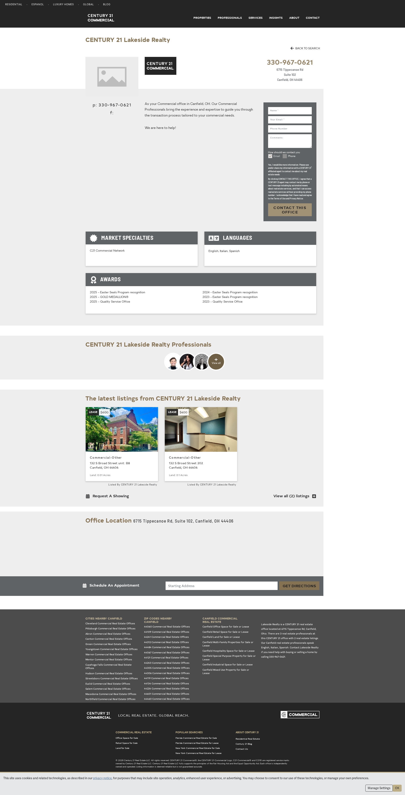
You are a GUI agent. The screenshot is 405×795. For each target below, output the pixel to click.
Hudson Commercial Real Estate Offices (108, 673)
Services (255, 17)
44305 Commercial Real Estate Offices (167, 667)
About (294, 17)
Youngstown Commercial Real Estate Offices (111, 649)
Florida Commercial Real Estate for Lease (197, 742)
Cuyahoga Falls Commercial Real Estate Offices (108, 666)
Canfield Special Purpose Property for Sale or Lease (229, 657)
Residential (13, 5)
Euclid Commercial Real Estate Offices (107, 683)
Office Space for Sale (127, 737)
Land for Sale (122, 748)
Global (88, 5)
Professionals (230, 17)
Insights (276, 17)
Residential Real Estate (248, 738)
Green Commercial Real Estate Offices (108, 644)
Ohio (264, 633)
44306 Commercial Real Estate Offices (167, 673)
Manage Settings (379, 788)
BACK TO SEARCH (307, 48)
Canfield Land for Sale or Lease (221, 636)
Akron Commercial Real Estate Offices (107, 633)
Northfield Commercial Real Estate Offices (110, 699)
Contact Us (242, 748)
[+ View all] (194, 370)
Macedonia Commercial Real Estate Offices (110, 694)
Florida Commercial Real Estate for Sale (196, 737)
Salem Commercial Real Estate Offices (108, 688)
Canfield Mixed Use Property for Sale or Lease (225, 671)
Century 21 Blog (244, 743)
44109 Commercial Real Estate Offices (166, 631)
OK (397, 788)
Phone (292, 156)
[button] (108, 496)
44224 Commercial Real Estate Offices (166, 688)
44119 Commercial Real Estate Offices (166, 678)
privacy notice (102, 778)
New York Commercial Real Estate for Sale (198, 748)
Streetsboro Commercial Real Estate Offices (111, 678)
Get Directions (299, 585)
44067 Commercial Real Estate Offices (166, 652)
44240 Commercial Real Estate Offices (166, 662)
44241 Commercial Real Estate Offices (166, 636)
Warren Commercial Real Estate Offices (108, 654)
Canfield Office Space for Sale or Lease (225, 626)
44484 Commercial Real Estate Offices (166, 647)
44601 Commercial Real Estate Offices (166, 693)
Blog (107, 5)
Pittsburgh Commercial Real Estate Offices (110, 628)
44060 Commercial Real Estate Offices (167, 626)
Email (277, 156)
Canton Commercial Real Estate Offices (108, 638)
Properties (202, 17)
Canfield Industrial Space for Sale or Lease (227, 664)
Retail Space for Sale (127, 742)
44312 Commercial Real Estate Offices (166, 642)
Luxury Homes (63, 5)
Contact (313, 17)
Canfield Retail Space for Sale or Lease (225, 631)
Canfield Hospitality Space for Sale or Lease (228, 650)
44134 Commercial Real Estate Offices (166, 683)
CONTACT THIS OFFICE (289, 210)
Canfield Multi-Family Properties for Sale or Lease (227, 644)
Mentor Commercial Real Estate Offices (108, 659)
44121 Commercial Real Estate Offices (166, 657)
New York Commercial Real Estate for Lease (198, 753)
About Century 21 (247, 732)
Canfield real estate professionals (286, 642)
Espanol (38, 5)
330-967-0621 (290, 61)
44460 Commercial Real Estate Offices (167, 698)
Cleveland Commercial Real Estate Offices (110, 623)
